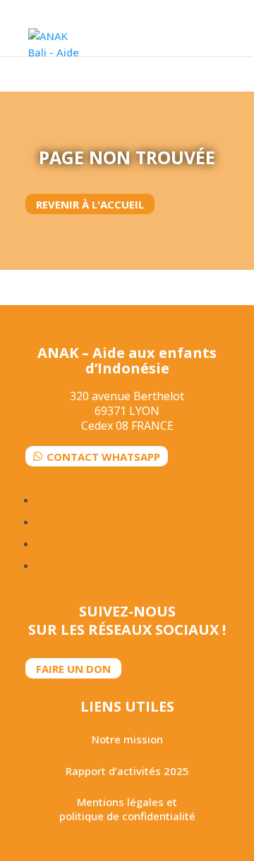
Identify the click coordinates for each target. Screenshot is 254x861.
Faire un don (73, 669)
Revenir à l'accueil (90, 204)
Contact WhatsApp (103, 456)
